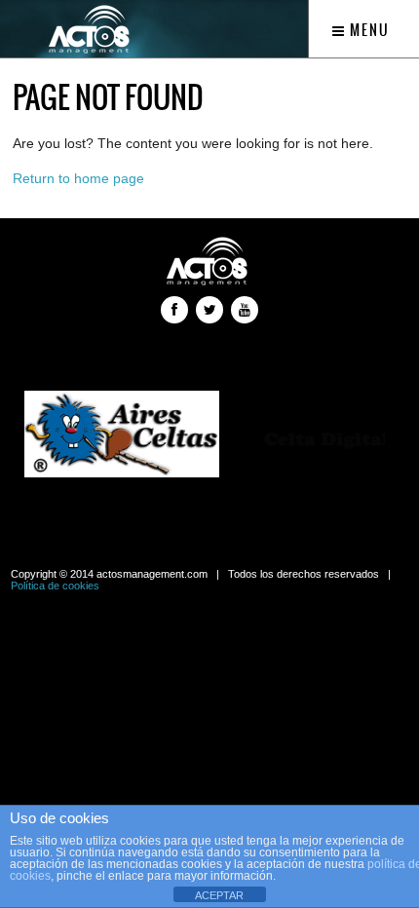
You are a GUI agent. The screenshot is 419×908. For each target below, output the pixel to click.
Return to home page (78, 178)
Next (364, 436)
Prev (54, 436)
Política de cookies (55, 585)
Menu (368, 30)
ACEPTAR (219, 895)
